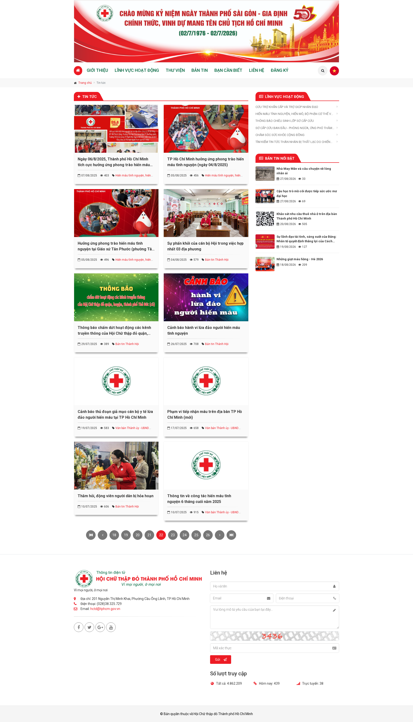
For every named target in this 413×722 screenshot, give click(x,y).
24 (184, 535)
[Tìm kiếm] (322, 70)
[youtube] (111, 627)
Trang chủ (85, 83)
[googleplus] (100, 627)
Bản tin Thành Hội (216, 259)
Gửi (217, 659)
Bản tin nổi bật (279, 158)
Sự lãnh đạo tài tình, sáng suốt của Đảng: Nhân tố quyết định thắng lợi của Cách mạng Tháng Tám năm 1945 (307, 241)
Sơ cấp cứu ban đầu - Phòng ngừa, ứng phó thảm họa (293, 128)
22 (161, 535)
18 (114, 535)
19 (126, 535)
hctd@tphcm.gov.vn (105, 609)
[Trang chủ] (78, 70)
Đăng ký (279, 70)
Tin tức (89, 97)
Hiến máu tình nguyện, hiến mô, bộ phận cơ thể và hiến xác (294, 114)
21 (149, 535)
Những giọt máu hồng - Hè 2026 (300, 259)
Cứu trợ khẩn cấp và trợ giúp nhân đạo (286, 107)
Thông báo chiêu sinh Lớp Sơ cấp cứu (284, 121)
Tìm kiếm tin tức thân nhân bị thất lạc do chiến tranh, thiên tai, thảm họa (292, 142)
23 (173, 535)
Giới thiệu (97, 70)
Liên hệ (256, 70)
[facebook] (78, 627)
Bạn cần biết (228, 70)
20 (138, 535)
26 (208, 535)
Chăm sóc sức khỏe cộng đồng (279, 135)
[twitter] (89, 627)
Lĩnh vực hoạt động (137, 70)
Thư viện (175, 70)
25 (196, 535)
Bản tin (199, 70)
